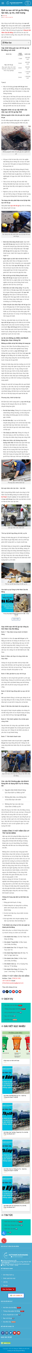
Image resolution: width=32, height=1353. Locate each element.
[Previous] (2, 607)
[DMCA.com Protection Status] (6, 1343)
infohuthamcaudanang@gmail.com (12, 983)
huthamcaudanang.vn (8, 1260)
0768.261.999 (16, 978)
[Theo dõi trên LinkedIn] (16, 991)
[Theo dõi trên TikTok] (7, 991)
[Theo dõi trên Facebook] (3, 991)
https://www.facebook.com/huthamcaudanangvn (15, 1264)
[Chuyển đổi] (3, 790)
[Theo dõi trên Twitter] (10, 991)
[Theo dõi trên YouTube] (19, 991)
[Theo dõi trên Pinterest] (13, 991)
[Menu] (2, 3)
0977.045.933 (7, 981)
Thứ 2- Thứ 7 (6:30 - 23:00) (10, 1265)
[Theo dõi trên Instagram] (7, 1333)
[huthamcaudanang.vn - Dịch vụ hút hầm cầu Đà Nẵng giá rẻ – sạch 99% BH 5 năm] (15, 3)
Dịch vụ (5, 15)
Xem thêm (16, 619)
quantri (10, 17)
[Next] (30, 607)
